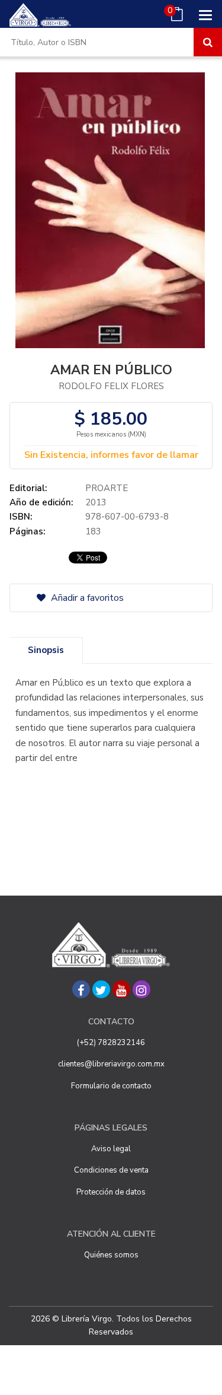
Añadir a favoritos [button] (86, 597)
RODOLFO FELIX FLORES (111, 386)
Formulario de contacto (111, 1086)
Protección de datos (111, 1192)
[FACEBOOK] (81, 989)
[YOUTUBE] (121, 989)
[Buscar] (208, 42)
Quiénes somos (111, 1255)
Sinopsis (46, 650)
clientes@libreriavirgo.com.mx (111, 1064)
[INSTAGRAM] (141, 989)
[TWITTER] (101, 989)
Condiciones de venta (111, 1170)
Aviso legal (111, 1149)
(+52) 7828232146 (111, 1042)
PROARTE (106, 488)
